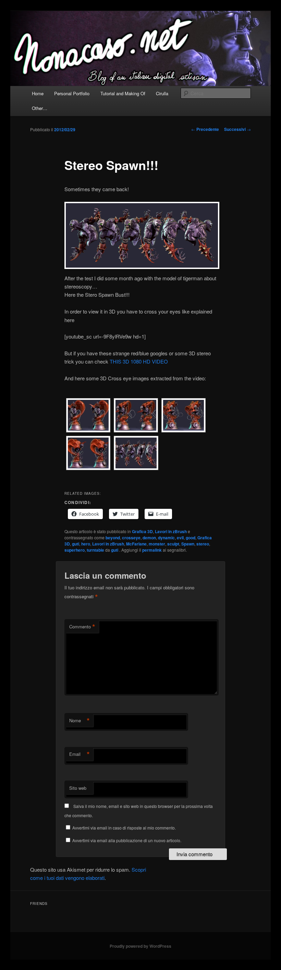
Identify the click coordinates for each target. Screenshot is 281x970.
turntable (95, 550)
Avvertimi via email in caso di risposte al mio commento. (124, 828)
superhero (74, 550)
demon (149, 538)
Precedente (205, 129)
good (190, 538)
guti (75, 544)
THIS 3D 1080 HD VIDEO (139, 361)
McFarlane (136, 544)
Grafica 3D (142, 531)
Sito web (77, 788)
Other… (39, 108)
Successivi (237, 129)
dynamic (166, 538)
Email (79, 754)
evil (180, 538)
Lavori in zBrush (171, 531)
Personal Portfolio (71, 93)
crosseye (131, 538)
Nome (79, 720)
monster (157, 544)
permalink (152, 550)
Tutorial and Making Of (122, 93)
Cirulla (162, 93)
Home (38, 93)
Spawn (187, 544)
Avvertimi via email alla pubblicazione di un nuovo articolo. (126, 840)
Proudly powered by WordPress (140, 946)
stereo (202, 544)
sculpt (173, 544)
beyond (113, 538)
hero (85, 544)
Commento (82, 626)
